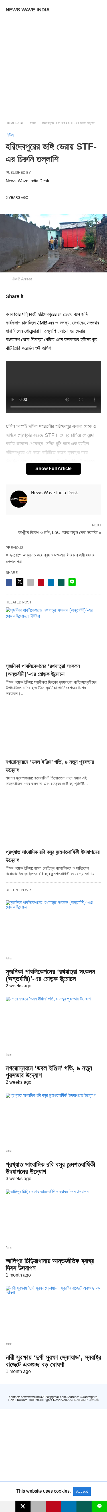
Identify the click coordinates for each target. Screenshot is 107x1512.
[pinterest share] (41, 582)
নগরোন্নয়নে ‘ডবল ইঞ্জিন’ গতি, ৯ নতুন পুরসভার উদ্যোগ (49, 1071)
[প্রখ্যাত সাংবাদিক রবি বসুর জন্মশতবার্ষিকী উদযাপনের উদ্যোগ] (53, 819)
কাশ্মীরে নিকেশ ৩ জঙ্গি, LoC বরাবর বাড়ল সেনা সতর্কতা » (59, 532)
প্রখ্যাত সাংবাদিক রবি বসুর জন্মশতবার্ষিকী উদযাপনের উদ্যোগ (50, 1168)
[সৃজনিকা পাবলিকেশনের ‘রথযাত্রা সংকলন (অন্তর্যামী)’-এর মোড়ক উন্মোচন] (53, 633)
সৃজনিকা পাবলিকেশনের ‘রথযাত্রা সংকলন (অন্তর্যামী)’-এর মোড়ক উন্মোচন (50, 975)
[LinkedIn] (29, 306)
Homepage (15, 123)
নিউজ (33, 123)
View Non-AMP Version (83, 1400)
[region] (53, 65)
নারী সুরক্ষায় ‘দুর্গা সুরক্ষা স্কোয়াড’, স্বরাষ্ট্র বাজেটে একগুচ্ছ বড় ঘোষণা (53, 1360)
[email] (38, 1506)
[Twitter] (22, 306)
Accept (82, 1491)
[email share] (30, 582)
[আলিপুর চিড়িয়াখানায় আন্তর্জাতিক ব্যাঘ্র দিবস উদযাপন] (53, 1215)
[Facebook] (9, 306)
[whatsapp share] (61, 582)
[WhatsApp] (16, 306)
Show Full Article (53, 468)
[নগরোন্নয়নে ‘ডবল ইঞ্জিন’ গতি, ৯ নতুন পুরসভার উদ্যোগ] (53, 729)
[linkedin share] (51, 582)
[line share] (72, 582)
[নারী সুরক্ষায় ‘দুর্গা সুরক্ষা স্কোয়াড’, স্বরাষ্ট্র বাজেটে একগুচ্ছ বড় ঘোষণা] (53, 1312)
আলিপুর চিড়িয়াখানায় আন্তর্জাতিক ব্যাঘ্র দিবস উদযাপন (50, 1264)
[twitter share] (19, 582)
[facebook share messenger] (9, 582)
